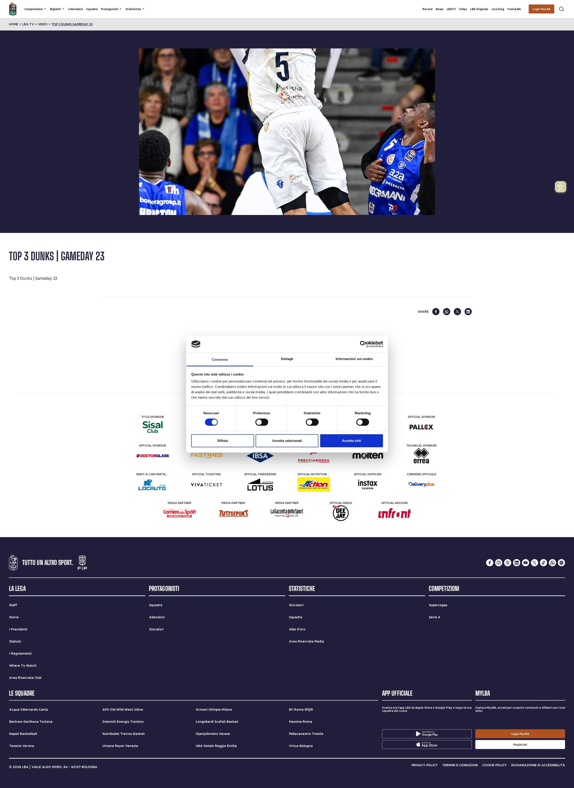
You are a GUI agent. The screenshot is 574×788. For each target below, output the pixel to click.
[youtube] (525, 562)
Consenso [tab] (220, 359)
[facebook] (435, 311)
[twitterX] (534, 562)
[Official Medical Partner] (260, 456)
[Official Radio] (340, 513)
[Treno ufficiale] (314, 456)
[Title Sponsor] (152, 427)
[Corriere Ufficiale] (421, 484)
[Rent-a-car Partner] (152, 484)
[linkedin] (468, 311)
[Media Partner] (179, 513)
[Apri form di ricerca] (561, 9)
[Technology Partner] (206, 456)
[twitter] (457, 311)
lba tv (28, 24)
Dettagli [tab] (287, 359)
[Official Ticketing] (206, 484)
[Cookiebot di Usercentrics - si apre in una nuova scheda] (363, 344)
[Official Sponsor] (421, 427)
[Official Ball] (367, 456)
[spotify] (561, 562)
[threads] (507, 562)
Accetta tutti (351, 441)
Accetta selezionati (287, 441)
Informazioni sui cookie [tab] (354, 359)
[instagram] (498, 562)
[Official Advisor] (394, 513)
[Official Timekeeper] (260, 484)
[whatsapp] (446, 311)
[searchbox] (287, 5)
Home (13, 24)
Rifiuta (222, 441)
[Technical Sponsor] (421, 456)
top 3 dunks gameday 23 (72, 24)
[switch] (261, 422)
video (43, 24)
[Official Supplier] (367, 484)
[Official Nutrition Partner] (314, 484)
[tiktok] (543, 562)
